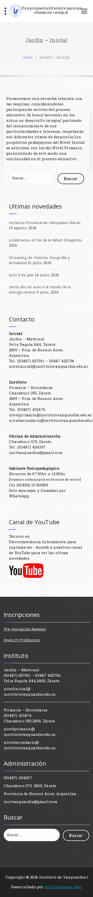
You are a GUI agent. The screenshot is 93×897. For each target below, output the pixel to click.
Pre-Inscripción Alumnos (25, 628)
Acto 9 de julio (21, 274)
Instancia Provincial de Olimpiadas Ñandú (44, 222)
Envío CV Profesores (22, 639)
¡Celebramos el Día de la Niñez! (36, 239)
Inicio (27, 57)
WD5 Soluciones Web (63, 886)
